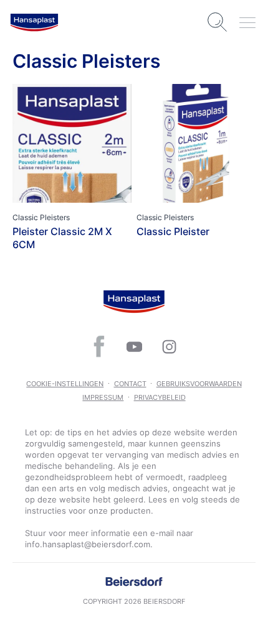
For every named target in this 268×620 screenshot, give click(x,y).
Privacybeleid (160, 397)
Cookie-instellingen (64, 383)
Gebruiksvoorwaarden (199, 383)
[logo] (34, 22)
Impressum (102, 397)
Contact (130, 383)
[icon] (99, 346)
